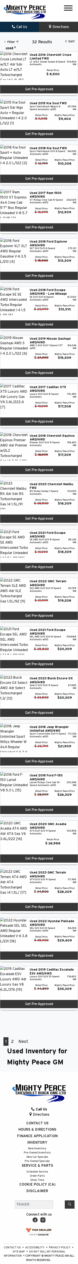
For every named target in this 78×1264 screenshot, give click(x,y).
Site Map (19, 1251)
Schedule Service (37, 1171)
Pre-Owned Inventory (37, 1152)
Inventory (37, 1142)
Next (23, 1041)
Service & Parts (37, 1165)
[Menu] (68, 8)
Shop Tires (37, 1180)
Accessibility (35, 1247)
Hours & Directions (37, 1129)
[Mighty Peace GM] (24, 12)
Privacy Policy (60, 1247)
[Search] (70, 1204)
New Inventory (37, 1148)
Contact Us (37, 1123)
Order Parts (37, 1176)
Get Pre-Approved (39, 89)
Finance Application (37, 1136)
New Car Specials (37, 1157)
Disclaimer (37, 1191)
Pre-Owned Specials (37, 1161)
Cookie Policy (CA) (37, 1184)
